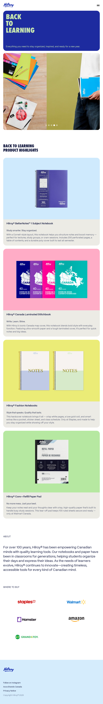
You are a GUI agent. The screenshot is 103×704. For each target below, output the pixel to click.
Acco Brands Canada (12, 687)
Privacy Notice (9, 691)
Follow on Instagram (12, 683)
